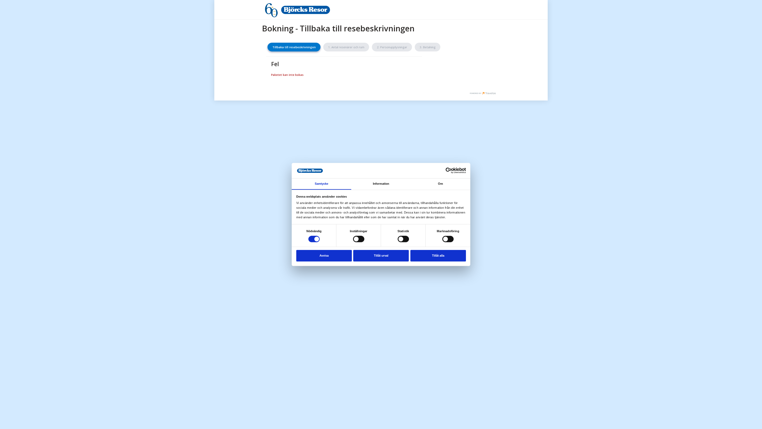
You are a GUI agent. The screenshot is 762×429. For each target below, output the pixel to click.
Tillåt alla (438, 255)
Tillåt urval (381, 255)
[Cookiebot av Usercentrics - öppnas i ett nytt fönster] (448, 171)
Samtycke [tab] (321, 183)
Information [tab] (381, 183)
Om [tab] (440, 183)
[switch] (358, 239)
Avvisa (324, 255)
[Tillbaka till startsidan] (305, 10)
